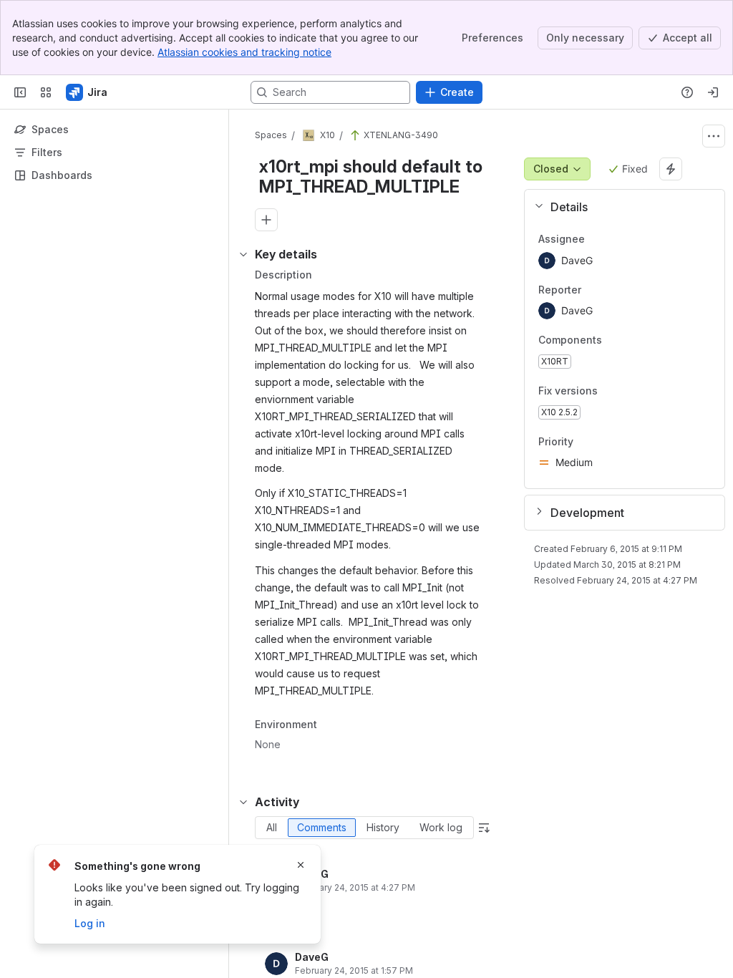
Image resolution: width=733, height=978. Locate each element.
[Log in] (713, 92)
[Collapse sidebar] (20, 92)
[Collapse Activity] (243, 801)
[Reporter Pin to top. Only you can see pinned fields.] (592, 290)
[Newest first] (483, 827)
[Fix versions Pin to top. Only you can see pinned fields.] (629, 391)
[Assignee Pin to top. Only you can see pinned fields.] (596, 239)
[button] (618, 207)
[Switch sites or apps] (45, 92)
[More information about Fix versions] (612, 391)
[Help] (687, 92)
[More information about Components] (616, 341)
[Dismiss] (300, 864)
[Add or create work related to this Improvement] (266, 219)
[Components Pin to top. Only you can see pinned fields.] (633, 341)
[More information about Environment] (331, 726)
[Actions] (713, 136)
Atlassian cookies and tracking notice (244, 52)
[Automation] (670, 169)
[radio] (271, 827)
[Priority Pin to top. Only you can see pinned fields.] (585, 441)
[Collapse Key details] (243, 254)
